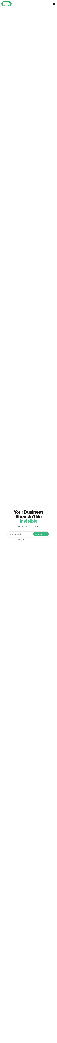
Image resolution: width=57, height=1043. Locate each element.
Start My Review (39, 534)
